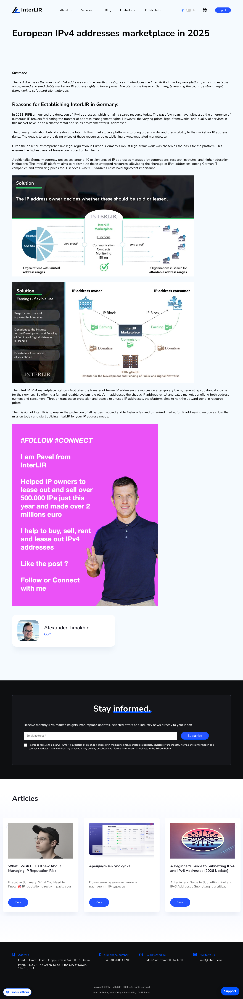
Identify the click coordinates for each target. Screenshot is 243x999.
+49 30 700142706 (117, 960)
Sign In (223, 10)
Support (230, 991)
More (18, 902)
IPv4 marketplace (175, 82)
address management (96, 119)
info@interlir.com (211, 960)
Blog (108, 10)
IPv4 (64, 82)
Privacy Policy (163, 748)
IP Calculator (153, 10)
